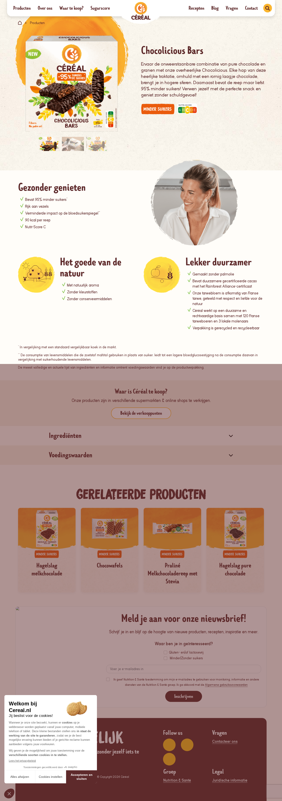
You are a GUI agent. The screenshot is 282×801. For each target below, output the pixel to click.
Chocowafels (109, 565)
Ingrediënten (65, 435)
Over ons (45, 8)
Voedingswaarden (70, 455)
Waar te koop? (71, 8)
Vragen (232, 8)
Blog (215, 8)
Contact (251, 8)
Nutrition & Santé (177, 780)
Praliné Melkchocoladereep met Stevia (172, 573)
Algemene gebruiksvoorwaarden (226, 684)
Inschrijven (183, 696)
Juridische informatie (229, 780)
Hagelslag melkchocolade (47, 569)
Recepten (196, 8)
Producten (22, 8)
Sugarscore (100, 8)
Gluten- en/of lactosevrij (186, 652)
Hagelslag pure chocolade (235, 569)
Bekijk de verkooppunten (141, 413)
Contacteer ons (224, 741)
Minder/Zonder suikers (186, 658)
